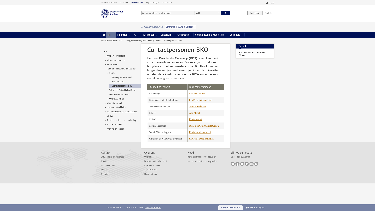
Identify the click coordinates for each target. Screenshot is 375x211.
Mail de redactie (108, 165)
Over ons (148, 156)
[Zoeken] (225, 13)
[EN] (268, 13)
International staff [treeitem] (115, 103)
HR (109, 34)
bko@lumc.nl (195, 119)
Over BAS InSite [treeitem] (116, 98)
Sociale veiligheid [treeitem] (114, 124)
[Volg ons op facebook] (237, 164)
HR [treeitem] (105, 51)
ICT (135, 34)
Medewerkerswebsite (109, 41)
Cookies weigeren (256, 207)
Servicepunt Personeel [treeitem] (122, 77)
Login (272, 3)
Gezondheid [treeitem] (112, 64)
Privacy (104, 169)
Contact (158, 41)
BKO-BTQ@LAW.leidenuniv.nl (204, 125)
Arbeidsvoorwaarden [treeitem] (116, 56)
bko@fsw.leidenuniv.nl (200, 132)
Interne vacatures (152, 165)
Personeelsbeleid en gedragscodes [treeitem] (122, 111)
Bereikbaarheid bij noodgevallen (202, 156)
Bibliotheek (167, 2)
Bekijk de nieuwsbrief (240, 156)
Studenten (124, 2)
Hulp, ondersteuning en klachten (139, 41)
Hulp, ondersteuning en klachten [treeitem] (121, 68)
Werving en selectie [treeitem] (115, 128)
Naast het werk (151, 174)
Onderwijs (166, 34)
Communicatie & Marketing (209, 34)
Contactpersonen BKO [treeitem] (122, 86)
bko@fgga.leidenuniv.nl (200, 99)
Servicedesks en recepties (112, 156)
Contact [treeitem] (112, 73)
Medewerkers (137, 2)
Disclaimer (105, 174)
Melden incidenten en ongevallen (202, 161)
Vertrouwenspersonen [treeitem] (119, 94)
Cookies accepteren (230, 207)
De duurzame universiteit (155, 161)
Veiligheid (235, 34)
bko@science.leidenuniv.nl (201, 138)
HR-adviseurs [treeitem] (118, 81)
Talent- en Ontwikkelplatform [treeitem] (122, 90)
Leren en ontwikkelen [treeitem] (116, 107)
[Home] (103, 35)
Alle (198, 13)
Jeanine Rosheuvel (197, 106)
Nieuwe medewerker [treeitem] (116, 60)
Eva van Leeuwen (197, 93)
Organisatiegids (152, 2)
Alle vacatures (150, 169)
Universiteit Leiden (109, 2)
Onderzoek (183, 34)
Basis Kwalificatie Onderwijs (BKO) (252, 54)
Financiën (122, 34)
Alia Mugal (194, 112)
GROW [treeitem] (110, 116)
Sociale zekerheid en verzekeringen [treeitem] (122, 120)
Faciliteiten (149, 34)
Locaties (104, 161)
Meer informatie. (153, 207)
